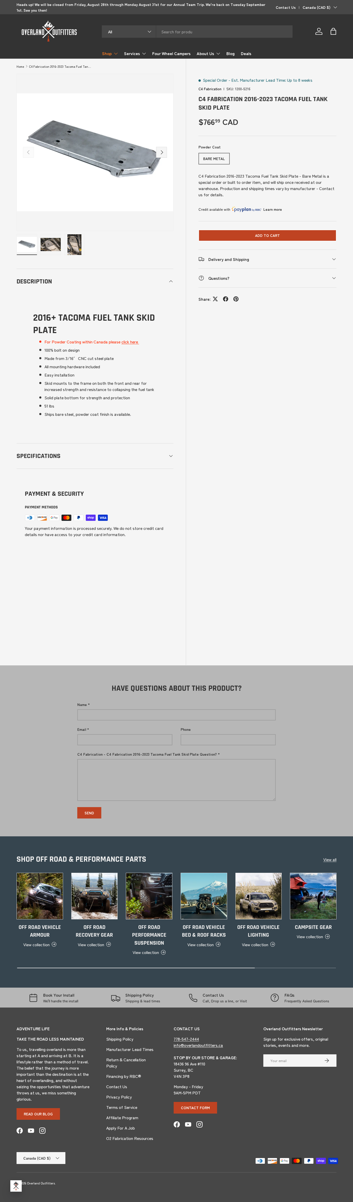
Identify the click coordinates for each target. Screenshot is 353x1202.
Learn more (272, 209)
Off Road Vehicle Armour (40, 931)
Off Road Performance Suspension (149, 935)
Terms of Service (121, 1107)
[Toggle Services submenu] (144, 53)
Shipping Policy (119, 1039)
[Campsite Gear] (313, 896)
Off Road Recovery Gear (94, 931)
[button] (333, 31)
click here (130, 342)
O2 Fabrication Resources (129, 1138)
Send (89, 812)
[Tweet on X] (215, 299)
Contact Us (286, 7)
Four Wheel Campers (171, 53)
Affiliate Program (122, 1117)
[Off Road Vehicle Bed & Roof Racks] (204, 896)
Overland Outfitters (41, 1183)
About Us (205, 53)
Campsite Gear (313, 927)
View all (329, 859)
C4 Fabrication (209, 88)
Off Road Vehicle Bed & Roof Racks (204, 931)
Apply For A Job (120, 1128)
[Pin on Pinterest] (236, 299)
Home (20, 66)
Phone (186, 729)
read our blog (38, 1113)
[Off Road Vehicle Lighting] (259, 896)
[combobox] (197, 31)
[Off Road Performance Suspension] (149, 896)
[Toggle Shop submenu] (116, 53)
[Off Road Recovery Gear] (95, 896)
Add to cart (267, 235)
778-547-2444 (186, 1039)
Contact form (195, 1107)
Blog (230, 53)
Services (132, 53)
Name (82, 704)
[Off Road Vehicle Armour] (40, 896)
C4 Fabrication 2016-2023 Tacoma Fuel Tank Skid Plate (60, 66)
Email (81, 729)
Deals (246, 53)
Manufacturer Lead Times (130, 1049)
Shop (107, 53)
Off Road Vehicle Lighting (258, 931)
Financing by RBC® (123, 1076)
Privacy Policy (119, 1097)
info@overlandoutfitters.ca (198, 1045)
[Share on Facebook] (225, 299)
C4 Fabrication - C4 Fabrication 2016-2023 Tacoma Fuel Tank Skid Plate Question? (147, 754)
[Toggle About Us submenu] (218, 53)
